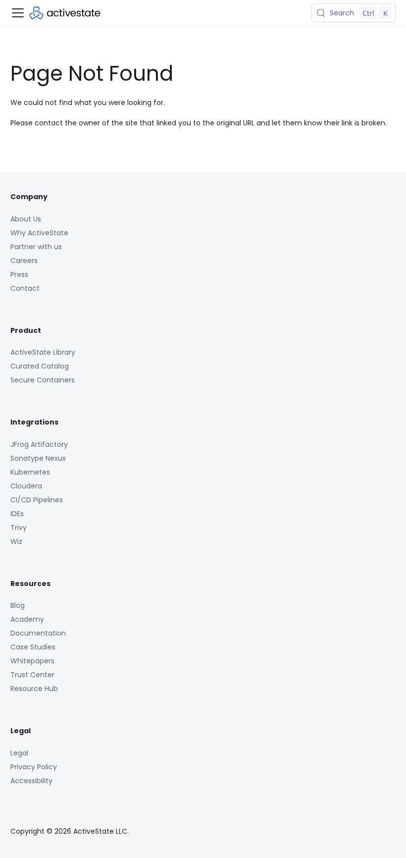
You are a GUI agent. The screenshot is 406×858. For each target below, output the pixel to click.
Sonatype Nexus (38, 458)
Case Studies (32, 647)
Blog (17, 605)
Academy (27, 619)
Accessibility (31, 781)
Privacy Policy (33, 767)
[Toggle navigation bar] (17, 12)
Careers (24, 261)
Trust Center (32, 675)
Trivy (18, 528)
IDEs (17, 514)
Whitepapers (32, 661)
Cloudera (26, 486)
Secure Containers (42, 380)
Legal (19, 753)
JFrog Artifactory (39, 444)
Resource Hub (34, 689)
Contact (25, 288)
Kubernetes (30, 472)
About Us (25, 219)
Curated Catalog (39, 366)
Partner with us (36, 247)
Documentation (38, 633)
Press (19, 274)
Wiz (16, 541)
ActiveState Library (42, 352)
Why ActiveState (39, 233)
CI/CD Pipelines (36, 500)
